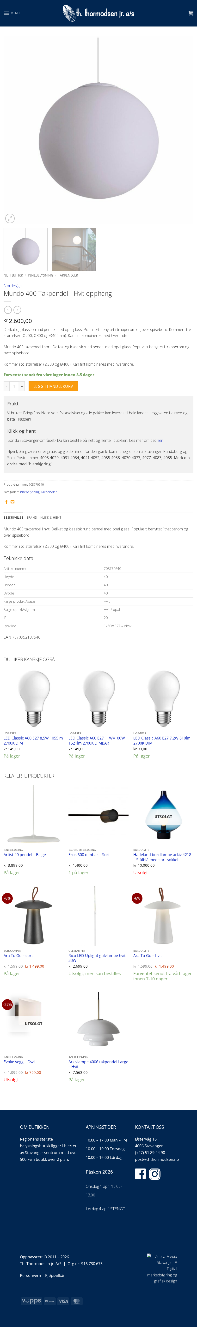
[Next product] (8, 310)
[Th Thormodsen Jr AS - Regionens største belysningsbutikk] (98, 13)
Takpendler (68, 275)
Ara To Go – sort (18, 955)
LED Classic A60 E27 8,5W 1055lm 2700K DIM (33, 741)
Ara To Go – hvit (147, 955)
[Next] (183, 130)
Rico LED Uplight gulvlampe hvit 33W (97, 958)
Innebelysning (40, 275)
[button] (11, 13)
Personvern (30, 1275)
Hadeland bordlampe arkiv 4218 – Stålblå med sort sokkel (162, 857)
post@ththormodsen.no (157, 1159)
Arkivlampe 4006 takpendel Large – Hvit (98, 1064)
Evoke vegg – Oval (19, 1061)
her (160, 440)
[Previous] (13, 130)
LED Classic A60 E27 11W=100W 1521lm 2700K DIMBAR (96, 741)
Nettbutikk (13, 275)
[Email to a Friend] (12, 502)
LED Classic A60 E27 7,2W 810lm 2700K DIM (162, 741)
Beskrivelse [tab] (13, 517)
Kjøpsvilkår (55, 1275)
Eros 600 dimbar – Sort (89, 854)
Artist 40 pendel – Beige (25, 854)
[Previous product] (17, 310)
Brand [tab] (31, 517)
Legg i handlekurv (53, 386)
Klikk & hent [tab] (50, 517)
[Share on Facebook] (6, 502)
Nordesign (13, 285)
